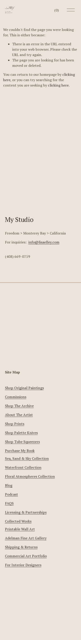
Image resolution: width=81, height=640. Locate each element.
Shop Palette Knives (21, 432)
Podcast (11, 494)
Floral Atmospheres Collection (30, 476)
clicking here (58, 85)
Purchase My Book (20, 450)
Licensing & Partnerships (26, 512)
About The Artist (19, 414)
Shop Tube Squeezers (22, 441)
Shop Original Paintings (24, 387)
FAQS (9, 503)
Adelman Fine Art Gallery (26, 538)
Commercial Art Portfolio (26, 555)
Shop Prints (14, 423)
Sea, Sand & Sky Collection (27, 458)
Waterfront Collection (23, 467)
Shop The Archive (19, 405)
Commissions (15, 396)
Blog (8, 485)
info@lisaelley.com (43, 242)
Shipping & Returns (21, 547)
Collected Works (18, 521)
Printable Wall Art (20, 529)
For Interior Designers (23, 564)
